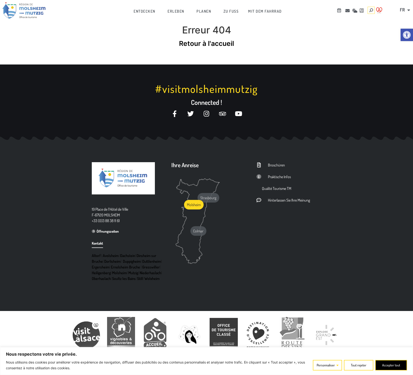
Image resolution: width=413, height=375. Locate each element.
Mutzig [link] (133, 272)
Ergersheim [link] (100, 267)
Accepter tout (391, 365)
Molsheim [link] (119, 272)
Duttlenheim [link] (151, 261)
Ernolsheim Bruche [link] (125, 267)
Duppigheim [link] (132, 261)
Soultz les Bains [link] (124, 278)
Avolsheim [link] (111, 255)
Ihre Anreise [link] (185, 165)
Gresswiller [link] (151, 267)
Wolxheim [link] (152, 278)
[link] (407, 35)
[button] (77, 334)
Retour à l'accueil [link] (206, 43)
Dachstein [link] (127, 255)
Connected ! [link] (206, 102)
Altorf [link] (96, 255)
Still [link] (140, 278)
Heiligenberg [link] (101, 272)
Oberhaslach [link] (101, 278)
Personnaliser (326, 365)
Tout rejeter (358, 365)
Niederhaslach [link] (150, 272)
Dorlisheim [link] (112, 261)
